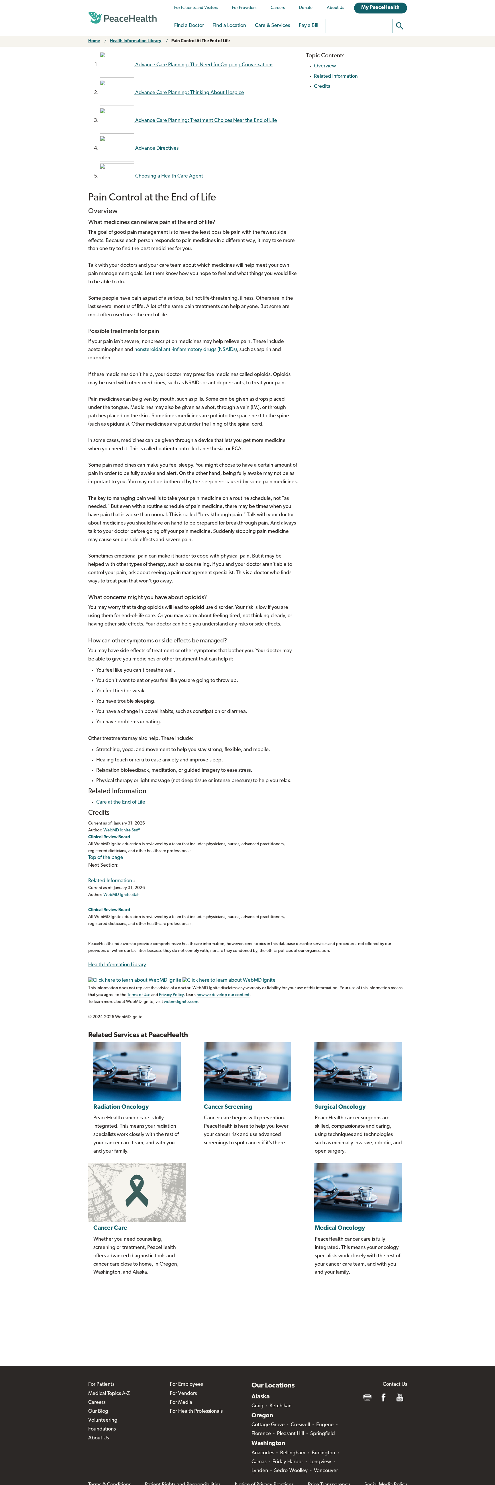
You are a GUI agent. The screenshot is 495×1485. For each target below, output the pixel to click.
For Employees (186, 1384)
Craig (258, 1406)
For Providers (244, 8)
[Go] (400, 26)
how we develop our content (223, 995)
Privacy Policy (171, 995)
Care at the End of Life (120, 802)
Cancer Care (110, 1228)
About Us (335, 8)
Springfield (322, 1434)
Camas (259, 1462)
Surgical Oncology (340, 1107)
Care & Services (272, 25)
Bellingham (292, 1453)
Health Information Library (135, 41)
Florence (261, 1434)
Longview (320, 1462)
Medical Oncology (340, 1228)
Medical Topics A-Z (109, 1393)
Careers (278, 8)
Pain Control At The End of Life (200, 41)
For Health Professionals (196, 1411)
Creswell (300, 1425)
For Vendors (183, 1393)
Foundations (102, 1429)
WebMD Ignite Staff (121, 895)
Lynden (260, 1471)
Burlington (323, 1453)
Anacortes (263, 1453)
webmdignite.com (181, 1002)
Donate (306, 8)
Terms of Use (138, 995)
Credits (322, 86)
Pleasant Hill (290, 1434)
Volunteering (102, 1420)
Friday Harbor (287, 1462)
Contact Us (395, 1384)
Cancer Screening (228, 1107)
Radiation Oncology (121, 1107)
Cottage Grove (268, 1425)
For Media (181, 1402)
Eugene (325, 1425)
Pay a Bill (308, 25)
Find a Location (229, 25)
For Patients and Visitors (196, 8)
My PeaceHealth (380, 7)
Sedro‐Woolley (291, 1471)
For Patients (101, 1384)
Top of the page (105, 857)
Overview (325, 66)
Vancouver (326, 1471)
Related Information (110, 881)
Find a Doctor (189, 25)
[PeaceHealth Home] (122, 18)
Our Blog (98, 1411)
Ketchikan (281, 1406)
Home (94, 41)
